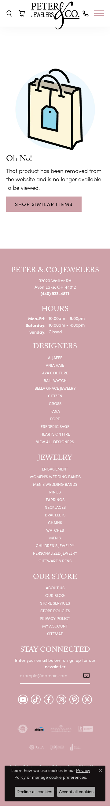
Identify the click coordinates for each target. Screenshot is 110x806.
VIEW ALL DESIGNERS (55, 441)
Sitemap (55, 633)
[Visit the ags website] (61, 728)
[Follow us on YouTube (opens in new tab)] (23, 699)
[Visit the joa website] (75, 747)
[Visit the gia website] (36, 747)
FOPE (55, 418)
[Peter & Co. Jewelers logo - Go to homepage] (55, 15)
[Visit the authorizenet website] (22, 728)
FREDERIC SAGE (55, 426)
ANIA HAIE (55, 365)
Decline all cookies (34, 791)
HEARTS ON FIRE (55, 434)
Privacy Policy (55, 618)
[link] (85, 13)
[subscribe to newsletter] (84, 675)
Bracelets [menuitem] (55, 514)
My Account (55, 625)
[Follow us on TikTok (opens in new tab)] (36, 699)
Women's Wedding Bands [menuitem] (55, 476)
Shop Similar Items (44, 204)
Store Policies (55, 610)
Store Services (55, 602)
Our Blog (55, 595)
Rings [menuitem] (55, 491)
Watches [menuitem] (55, 530)
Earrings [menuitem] (55, 499)
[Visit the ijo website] (57, 747)
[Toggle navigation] (100, 13)
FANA (55, 411)
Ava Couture (55, 372)
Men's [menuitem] (55, 537)
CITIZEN (55, 395)
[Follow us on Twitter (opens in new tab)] (87, 699)
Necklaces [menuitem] (55, 507)
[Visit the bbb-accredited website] (85, 728)
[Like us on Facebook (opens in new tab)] (48, 699)
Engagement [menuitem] (55, 468)
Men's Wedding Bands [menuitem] (55, 484)
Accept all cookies (76, 791)
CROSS (55, 403)
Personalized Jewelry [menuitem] (55, 553)
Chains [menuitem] (55, 522)
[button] (9, 13)
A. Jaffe (55, 357)
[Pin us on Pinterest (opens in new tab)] (74, 699)
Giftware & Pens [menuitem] (55, 560)
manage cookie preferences (59, 777)
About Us (55, 587)
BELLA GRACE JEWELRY (55, 388)
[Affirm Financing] (39, 728)
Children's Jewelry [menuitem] (55, 545)
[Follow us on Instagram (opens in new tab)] (61, 699)
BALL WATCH (55, 380)
